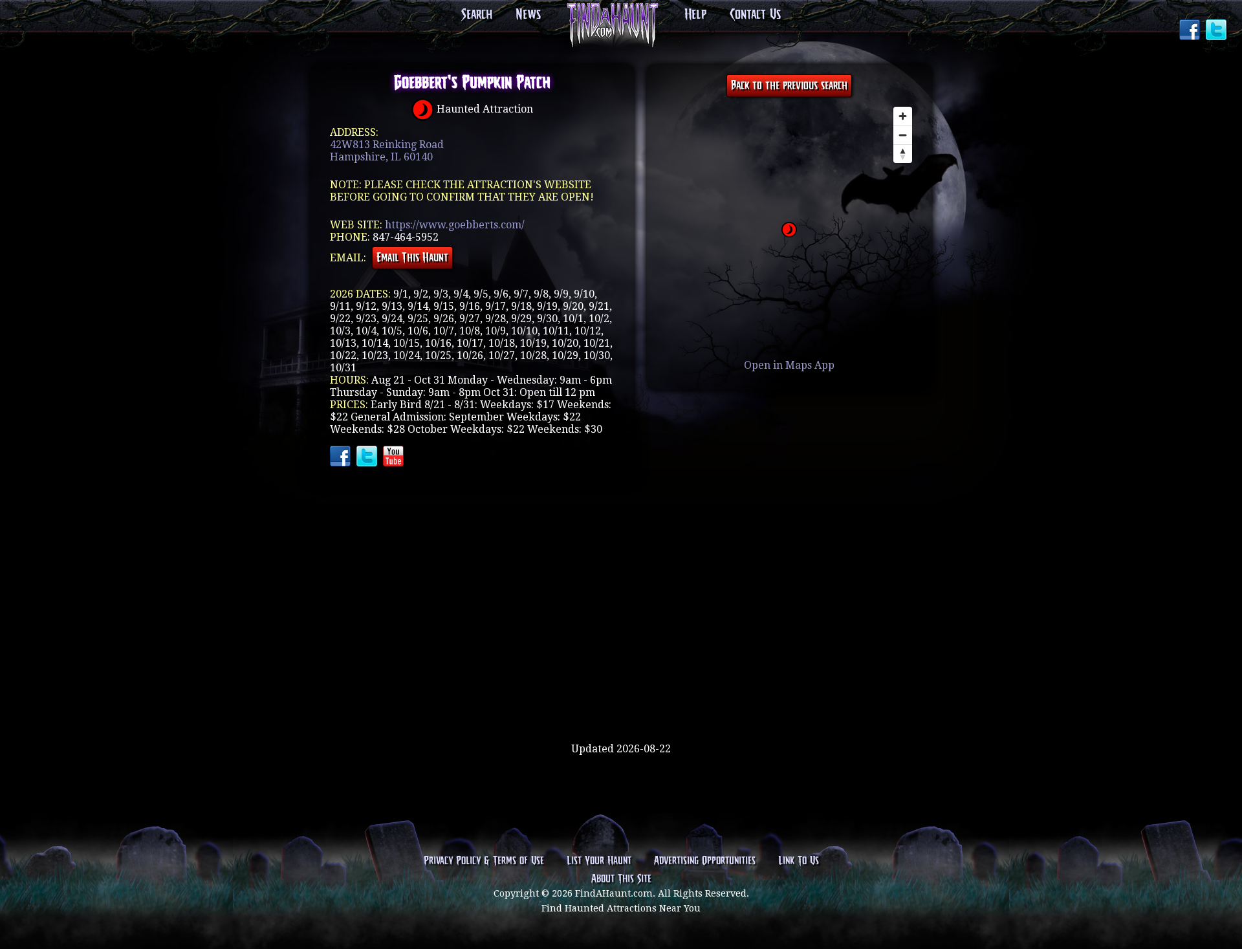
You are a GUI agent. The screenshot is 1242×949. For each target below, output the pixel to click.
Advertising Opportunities (705, 861)
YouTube (394, 457)
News (528, 15)
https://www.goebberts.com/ (455, 225)
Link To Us (798, 861)
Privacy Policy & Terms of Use (484, 861)
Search (476, 15)
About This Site (621, 879)
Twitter (1217, 31)
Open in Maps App (789, 365)
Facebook (1191, 31)
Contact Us (755, 15)
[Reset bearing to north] (902, 153)
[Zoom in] (902, 116)
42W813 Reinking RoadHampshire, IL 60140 (387, 150)
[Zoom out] (902, 134)
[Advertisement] (621, 700)
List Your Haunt (599, 861)
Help (695, 15)
